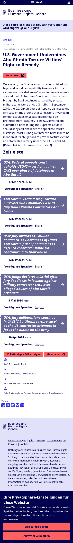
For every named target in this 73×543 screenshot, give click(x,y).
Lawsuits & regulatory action (53, 393)
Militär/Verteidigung (12, 374)
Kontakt (24, 444)
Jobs (31, 440)
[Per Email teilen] (22, 405)
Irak (31, 383)
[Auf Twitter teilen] (8, 405)
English (39, 189)
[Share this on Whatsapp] (3, 405)
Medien (40, 440)
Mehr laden (53, 354)
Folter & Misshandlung (13, 393)
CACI (6, 364)
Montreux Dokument (31, 393)
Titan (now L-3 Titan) (17, 364)
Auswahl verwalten (36, 536)
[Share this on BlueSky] (17, 405)
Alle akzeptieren (36, 527)
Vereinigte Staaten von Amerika (16, 383)
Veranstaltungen (17, 440)
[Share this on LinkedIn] (13, 405)
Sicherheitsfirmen (29, 374)
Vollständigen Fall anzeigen (24, 354)
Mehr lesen (12, 75)
